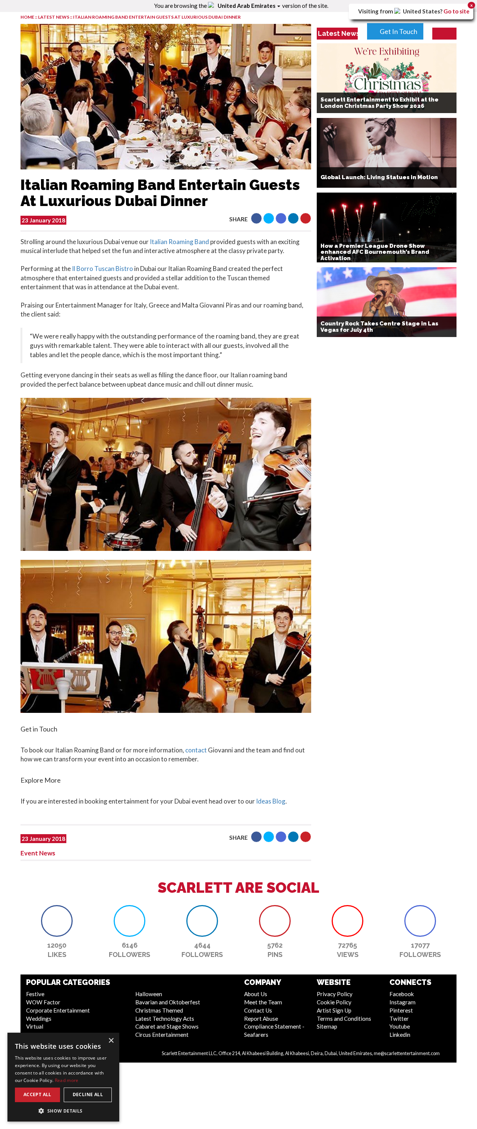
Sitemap (327, 1026)
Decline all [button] (88, 1094)
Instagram (402, 1002)
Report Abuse (261, 1018)
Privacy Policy (335, 994)
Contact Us (258, 1010)
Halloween (148, 994)
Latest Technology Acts (164, 1018)
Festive (35, 994)
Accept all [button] (37, 1094)
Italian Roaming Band (179, 242)
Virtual (34, 1026)
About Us (255, 994)
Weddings (38, 1018)
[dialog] (63, 1077)
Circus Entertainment (162, 1034)
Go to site (456, 11)
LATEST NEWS (54, 17)
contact (196, 750)
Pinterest (401, 1010)
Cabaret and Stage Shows (167, 1026)
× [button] (111, 1041)
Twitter (399, 1018)
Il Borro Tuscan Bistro (102, 268)
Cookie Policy (334, 1002)
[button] (256, 218)
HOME (27, 17)
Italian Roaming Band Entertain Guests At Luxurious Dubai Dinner (157, 17)
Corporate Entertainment (58, 1010)
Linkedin (399, 1034)
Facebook (401, 994)
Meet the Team (263, 1002)
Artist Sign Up (334, 1010)
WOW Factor (43, 1002)
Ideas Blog (270, 801)
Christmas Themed (159, 1010)
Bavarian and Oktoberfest (167, 1002)
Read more (67, 1080)
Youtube (399, 1026)
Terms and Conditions (344, 1018)
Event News (37, 853)
